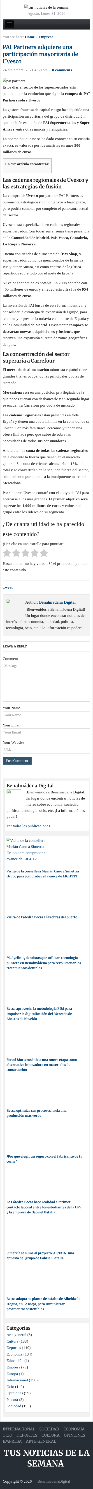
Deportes (14, 1348)
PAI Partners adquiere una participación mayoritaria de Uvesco (40, 54)
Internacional (17, 1380)
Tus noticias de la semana (46, 1458)
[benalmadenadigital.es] (46, 7)
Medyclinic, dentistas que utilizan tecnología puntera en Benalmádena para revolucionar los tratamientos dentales (44, 963)
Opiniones (15, 1393)
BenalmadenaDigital (53, 1481)
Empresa (46, 37)
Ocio (10, 1387)
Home (30, 37)
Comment (10, 659)
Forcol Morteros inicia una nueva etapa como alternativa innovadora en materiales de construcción (42, 1065)
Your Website (13, 742)
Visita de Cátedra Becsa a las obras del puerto (42, 917)
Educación (15, 1360)
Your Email (12, 725)
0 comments (62, 70)
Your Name (12, 708)
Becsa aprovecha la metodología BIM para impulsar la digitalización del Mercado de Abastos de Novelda (39, 1014)
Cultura (13, 1341)
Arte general (16, 1335)
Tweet (8, 587)
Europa (12, 1374)
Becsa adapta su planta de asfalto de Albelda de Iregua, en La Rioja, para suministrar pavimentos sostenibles (43, 1304)
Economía (15, 1354)
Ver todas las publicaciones (28, 826)
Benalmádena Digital (57, 602)
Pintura (12, 1400)
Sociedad (14, 1406)
